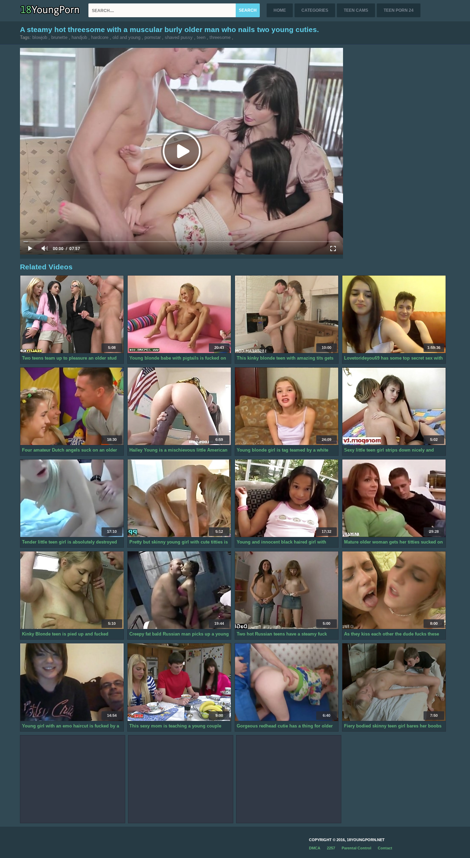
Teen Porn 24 (399, 10)
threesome (220, 37)
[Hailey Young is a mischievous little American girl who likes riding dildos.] (179, 406)
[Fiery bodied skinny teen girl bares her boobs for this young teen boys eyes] (394, 682)
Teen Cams (356, 10)
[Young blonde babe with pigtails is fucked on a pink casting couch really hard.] (179, 314)
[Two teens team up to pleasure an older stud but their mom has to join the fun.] (72, 314)
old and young (126, 37)
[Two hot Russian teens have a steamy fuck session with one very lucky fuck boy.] (286, 590)
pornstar (153, 37)
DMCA (314, 848)
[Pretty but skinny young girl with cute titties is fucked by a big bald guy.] (179, 498)
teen (201, 37)
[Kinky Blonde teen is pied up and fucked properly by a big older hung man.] (72, 590)
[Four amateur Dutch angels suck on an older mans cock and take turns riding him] (72, 406)
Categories (314, 10)
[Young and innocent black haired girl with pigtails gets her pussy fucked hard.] (286, 498)
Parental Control (356, 848)
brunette (59, 37)
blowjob (39, 37)
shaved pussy (179, 37)
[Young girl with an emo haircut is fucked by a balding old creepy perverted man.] (72, 682)
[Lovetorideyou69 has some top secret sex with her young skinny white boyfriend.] (394, 314)
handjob (79, 37)
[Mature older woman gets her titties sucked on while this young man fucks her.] (394, 498)
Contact (385, 848)
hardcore (99, 37)
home (280, 10)
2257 (331, 848)
